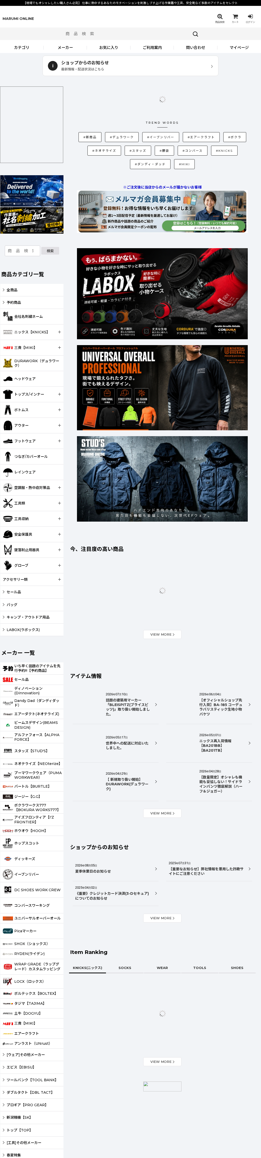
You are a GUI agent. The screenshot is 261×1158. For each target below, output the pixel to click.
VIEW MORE (161, 597)
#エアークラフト (179, 110)
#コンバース (145, 125)
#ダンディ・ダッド (206, 124)
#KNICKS (175, 124)
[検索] (195, 34)
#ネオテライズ (239, 110)
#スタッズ (90, 125)
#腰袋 (117, 125)
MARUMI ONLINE (18, 18)
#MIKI (236, 125)
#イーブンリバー (145, 110)
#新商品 (83, 112)
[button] (220, 18)
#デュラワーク (113, 110)
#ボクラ (209, 112)
